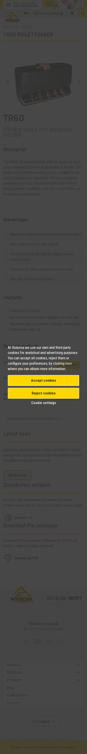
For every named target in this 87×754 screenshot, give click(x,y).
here (68, 363)
